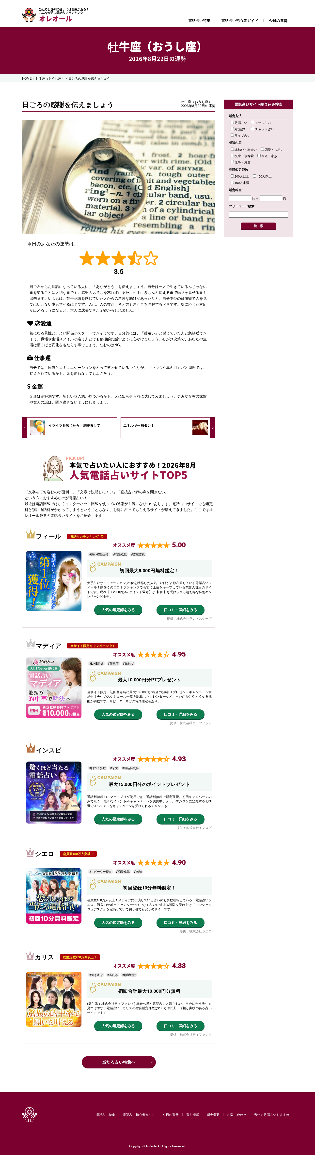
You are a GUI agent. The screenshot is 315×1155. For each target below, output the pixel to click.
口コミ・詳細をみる (180, 609)
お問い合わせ (236, 1114)
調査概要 (213, 1114)
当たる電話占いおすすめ (271, 1114)
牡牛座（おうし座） (157, 46)
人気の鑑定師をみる (118, 609)
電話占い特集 (199, 20)
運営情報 (192, 1114)
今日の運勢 (278, 20)
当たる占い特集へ (119, 1062)
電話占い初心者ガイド (239, 20)
